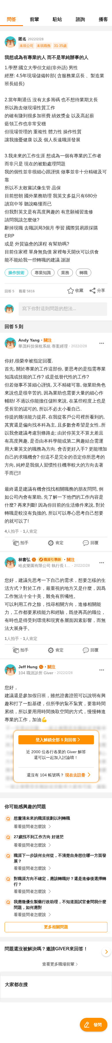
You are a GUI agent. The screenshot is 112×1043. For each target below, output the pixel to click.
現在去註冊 (75, 775)
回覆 (94, 542)
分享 (101, 290)
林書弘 (24, 559)
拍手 (24, 542)
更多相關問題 (56, 927)
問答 (11, 19)
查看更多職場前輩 (58, 964)
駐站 (57, 19)
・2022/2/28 (77, 346)
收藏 (79, 290)
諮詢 (80, 19)
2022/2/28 (36, 39)
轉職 (84, 272)
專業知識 (43, 272)
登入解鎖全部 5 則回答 (56, 739)
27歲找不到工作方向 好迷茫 (39, 836)
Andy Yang (29, 340)
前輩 (34, 19)
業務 (65, 272)
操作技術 (16, 272)
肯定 (59, 542)
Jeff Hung (28, 667)
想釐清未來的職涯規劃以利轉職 (42, 818)
